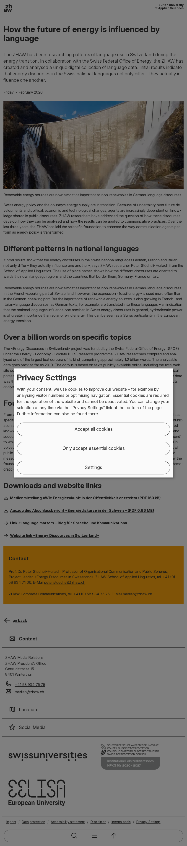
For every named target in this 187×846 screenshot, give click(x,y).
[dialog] (93, 422)
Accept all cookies (94, 429)
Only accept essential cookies (93, 448)
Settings (93, 467)
